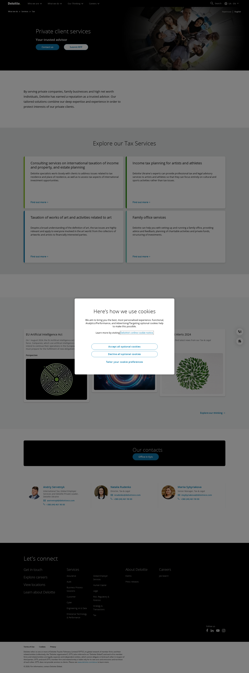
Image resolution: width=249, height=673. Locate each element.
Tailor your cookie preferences (124, 362)
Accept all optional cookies (124, 346)
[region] (124, 336)
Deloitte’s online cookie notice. (136, 332)
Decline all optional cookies (124, 354)
